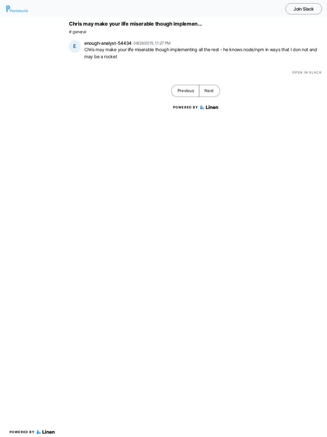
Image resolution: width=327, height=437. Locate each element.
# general (77, 31)
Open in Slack (307, 72)
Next (209, 90)
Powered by (22, 432)
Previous (186, 90)
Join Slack (303, 9)
